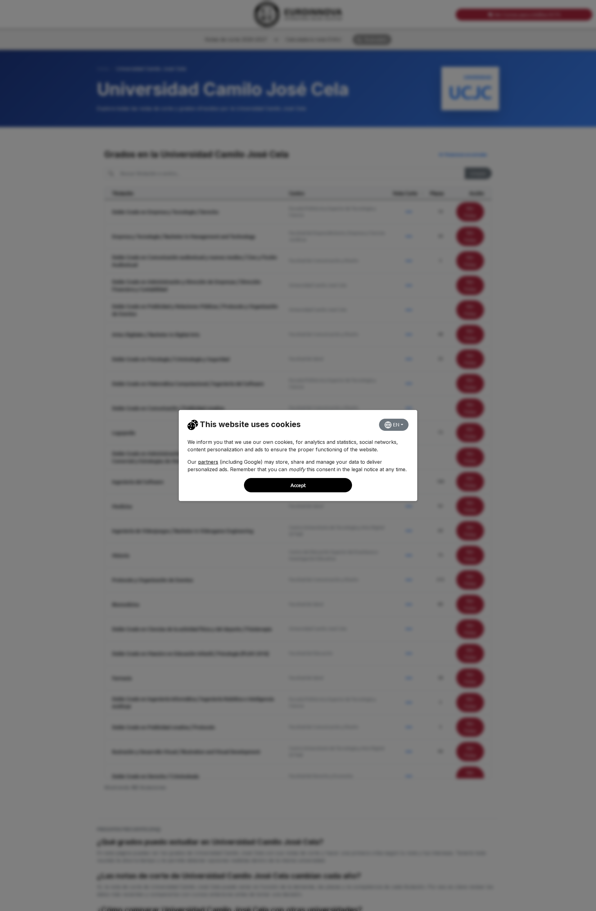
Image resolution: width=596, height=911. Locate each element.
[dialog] (298, 455)
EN (396, 424)
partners (208, 462)
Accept (298, 485)
